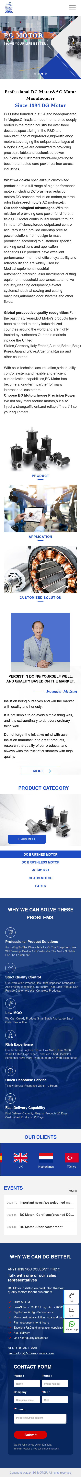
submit (31, 1434)
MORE (73, 1191)
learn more (27, 839)
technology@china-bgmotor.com (31, 1353)
